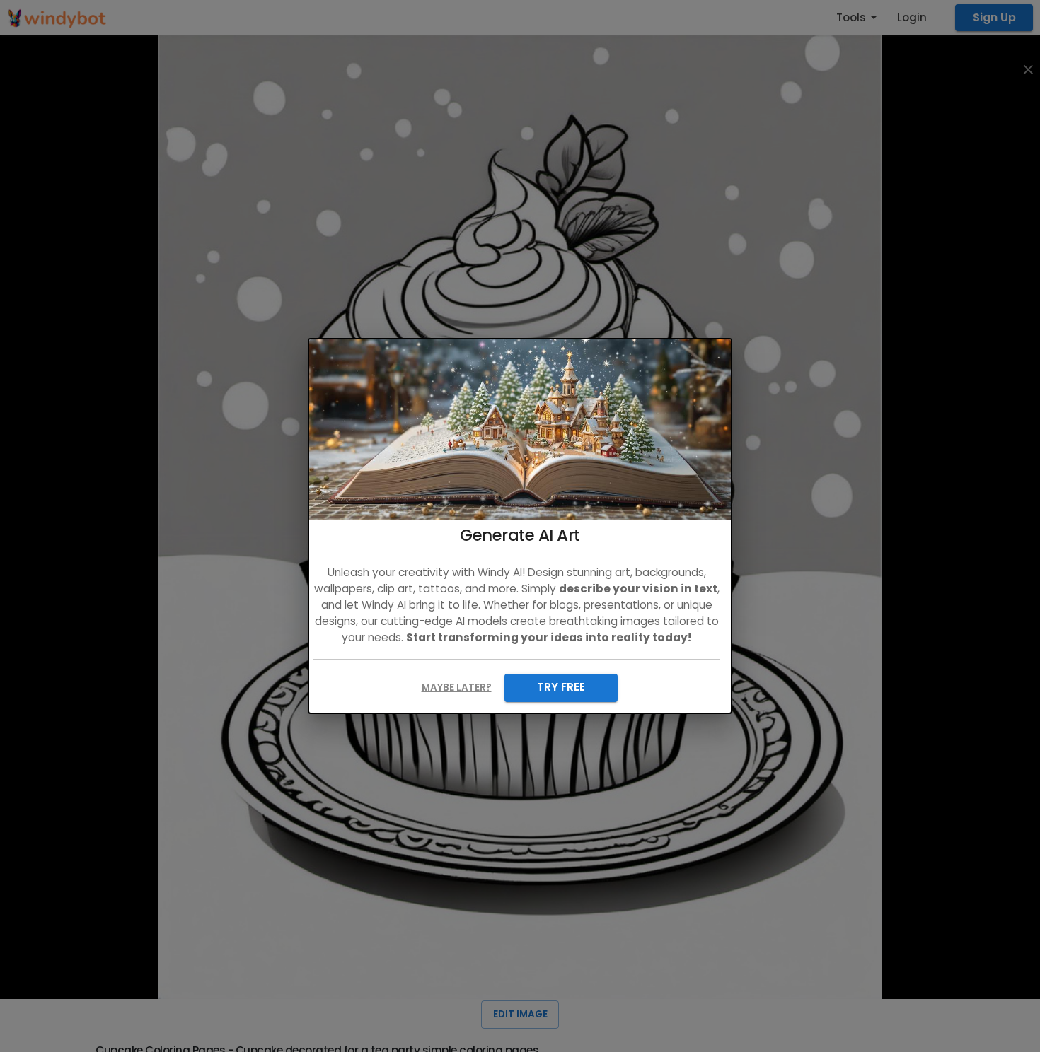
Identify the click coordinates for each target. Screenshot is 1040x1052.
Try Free (561, 686)
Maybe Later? (457, 687)
